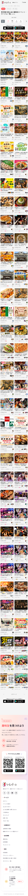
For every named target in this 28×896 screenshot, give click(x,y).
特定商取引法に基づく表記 (9, 858)
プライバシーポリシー (8, 855)
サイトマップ (6, 815)
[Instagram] (8, 792)
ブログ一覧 (6, 821)
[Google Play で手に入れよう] (20, 770)
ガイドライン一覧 (7, 861)
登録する (20, 881)
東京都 (15, 5)
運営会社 (5, 839)
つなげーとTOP (4, 5)
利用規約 (5, 852)
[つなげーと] (10, 784)
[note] (16, 792)
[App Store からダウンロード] (8, 770)
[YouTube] (12, 792)
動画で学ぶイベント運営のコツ (10, 831)
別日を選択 (3, 21)
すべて (3, 9)
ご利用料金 (6, 812)
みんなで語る (10, 5)
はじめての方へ (7, 806)
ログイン (5, 801)
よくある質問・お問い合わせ (10, 809)
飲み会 (18, 5)
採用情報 (5, 842)
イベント (9, 9)
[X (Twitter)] (4, 792)
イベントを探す (6, 804)
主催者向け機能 (7, 828)
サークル (15, 9)
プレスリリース (6, 845)
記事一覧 (5, 818)
